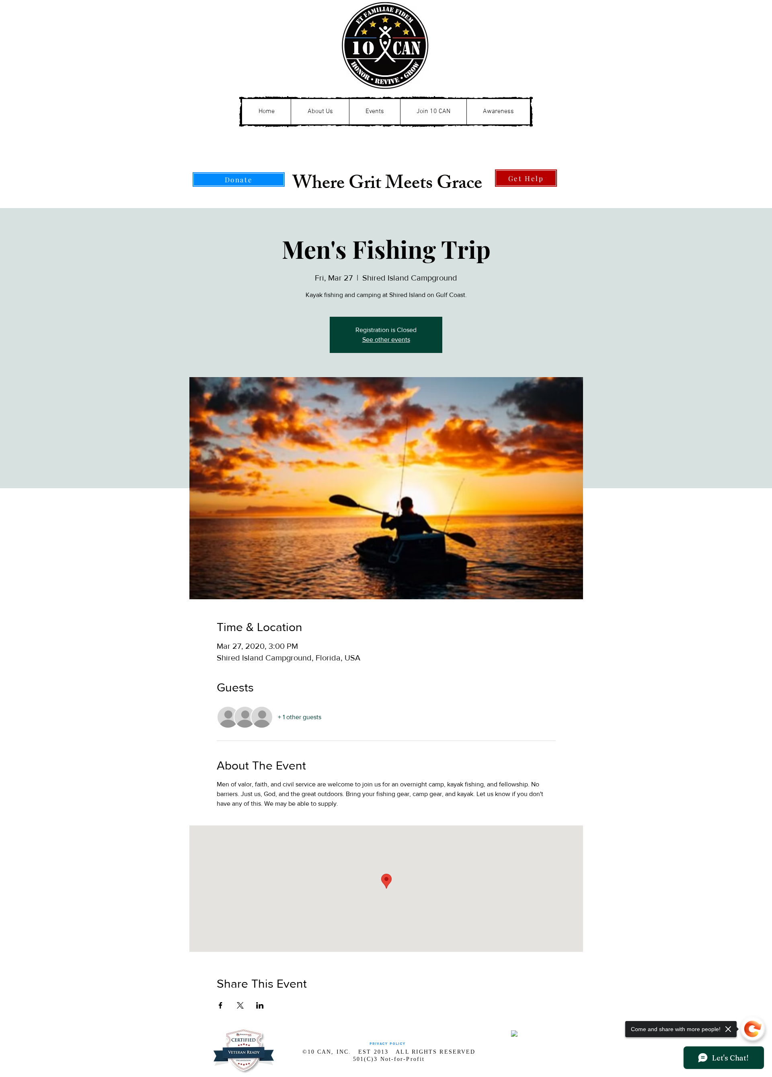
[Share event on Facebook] (220, 1005)
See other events (386, 339)
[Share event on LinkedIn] (260, 1005)
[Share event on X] (240, 1005)
